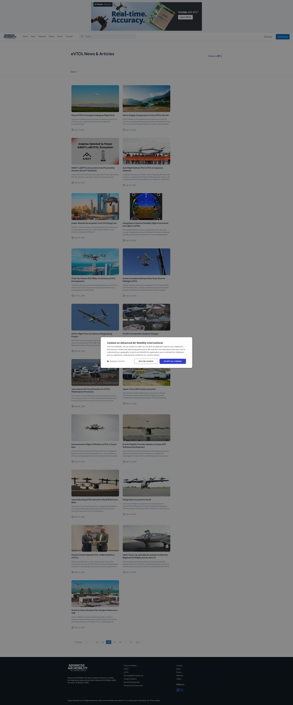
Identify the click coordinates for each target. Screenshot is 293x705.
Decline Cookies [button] (146, 361)
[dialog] (146, 352)
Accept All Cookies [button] (173, 361)
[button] (116, 361)
